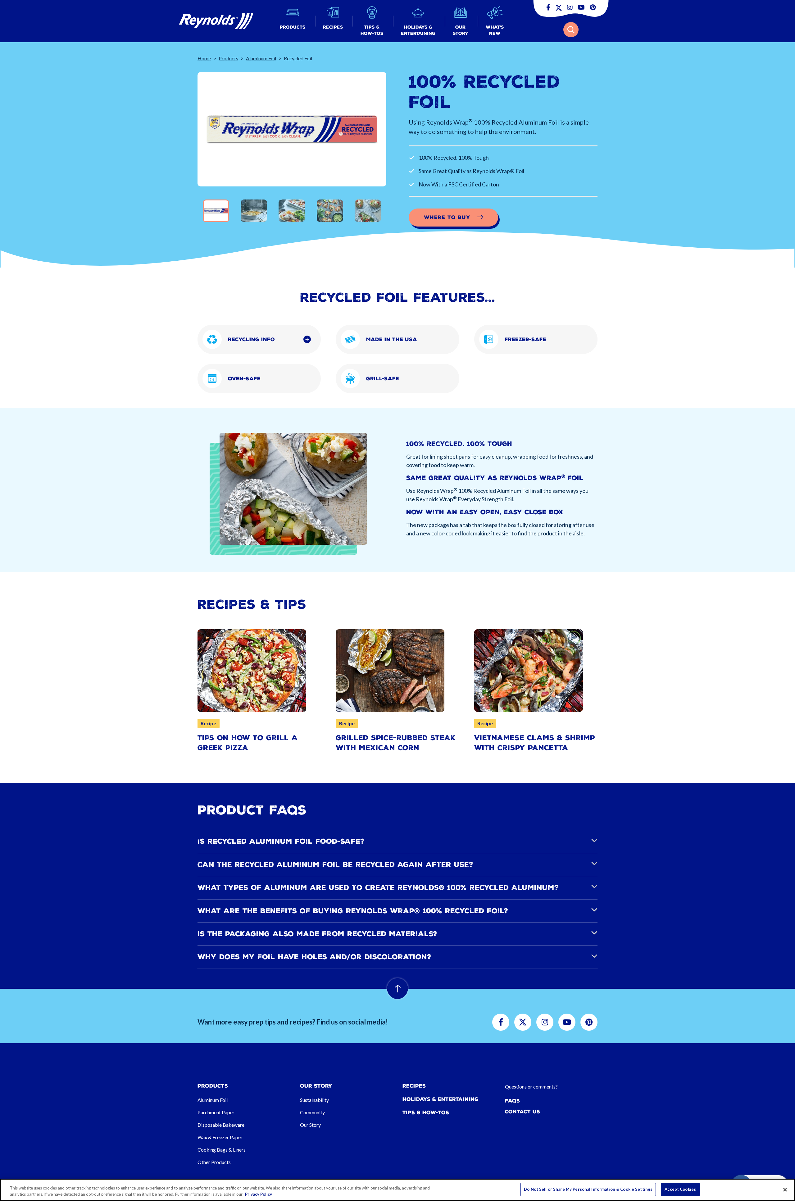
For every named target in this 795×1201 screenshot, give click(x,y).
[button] (293, 21)
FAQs (512, 1101)
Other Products (214, 1162)
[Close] (785, 1189)
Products (228, 58)
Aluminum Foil (261, 58)
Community (312, 1112)
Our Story (310, 1125)
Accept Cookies (680, 1189)
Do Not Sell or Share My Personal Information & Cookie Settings (588, 1189)
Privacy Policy (258, 1194)
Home (204, 58)
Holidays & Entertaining (440, 1099)
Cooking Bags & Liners (222, 1150)
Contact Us (522, 1112)
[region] (397, 1190)
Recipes (414, 1086)
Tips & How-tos (425, 1113)
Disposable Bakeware (221, 1125)
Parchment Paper (216, 1112)
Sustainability (314, 1100)
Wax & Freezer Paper (220, 1137)
